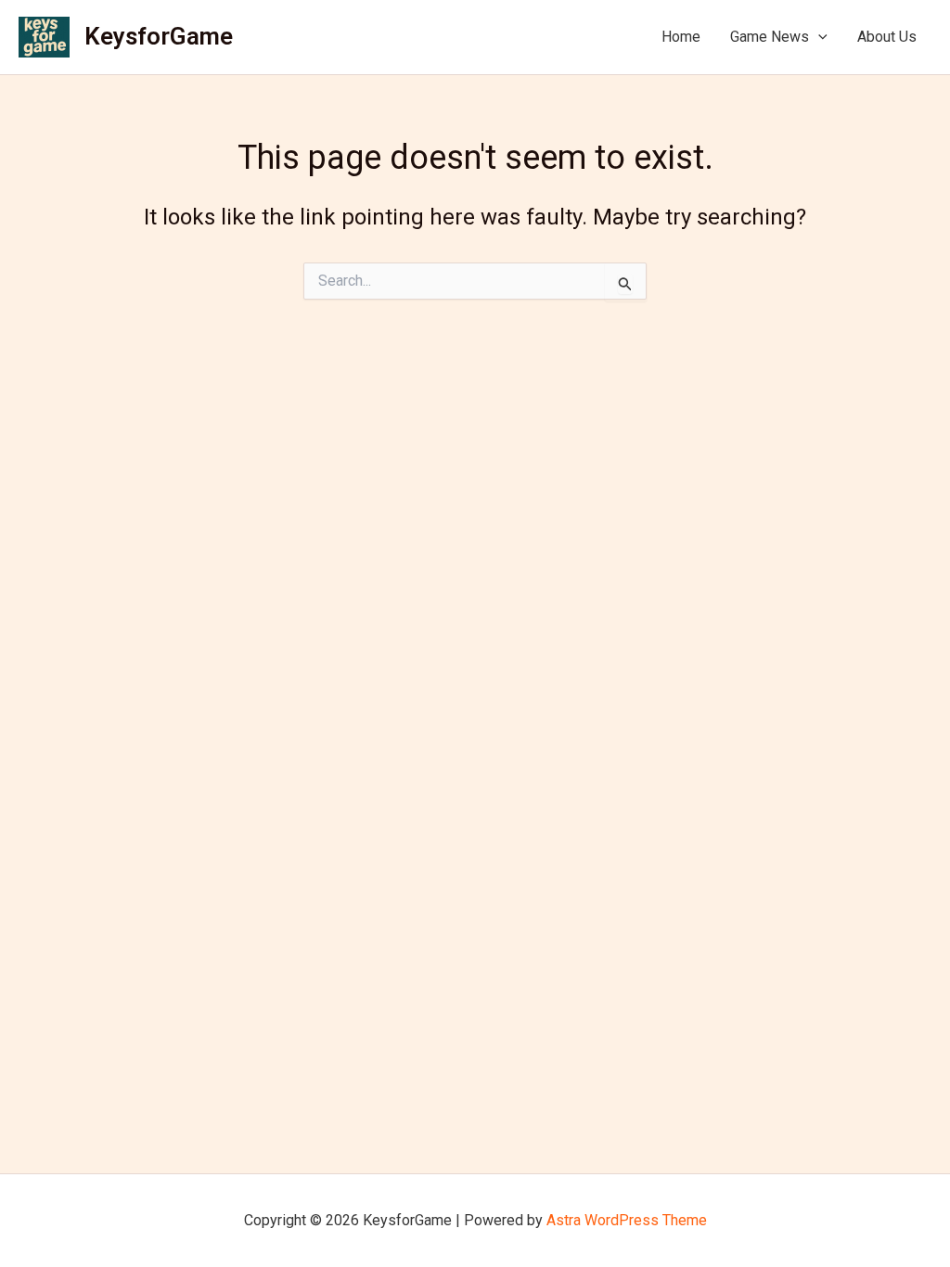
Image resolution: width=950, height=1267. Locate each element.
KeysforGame (158, 36)
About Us (887, 36)
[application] (818, 37)
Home (680, 36)
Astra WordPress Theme (626, 1220)
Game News (769, 36)
